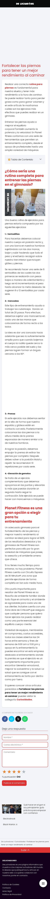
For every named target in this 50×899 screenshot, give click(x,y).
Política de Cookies (10, 884)
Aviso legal (7, 891)
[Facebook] (5, 719)
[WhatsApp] (25, 719)
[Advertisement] (25, 35)
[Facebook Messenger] (11, 719)
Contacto (6, 888)
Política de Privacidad (11, 894)
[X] (18, 719)
